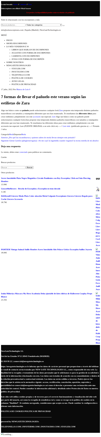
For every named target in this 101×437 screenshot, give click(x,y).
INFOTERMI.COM (30, 427)
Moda (11, 134)
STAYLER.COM (68, 427)
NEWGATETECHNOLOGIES (25, 421)
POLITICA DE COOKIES (12, 411)
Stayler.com (18, 69)
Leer (54, 117)
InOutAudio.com (20, 72)
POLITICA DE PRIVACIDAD (37, 411)
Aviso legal (18, 81)
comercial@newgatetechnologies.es (30, 385)
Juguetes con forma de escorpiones (31, 53)
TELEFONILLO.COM (11, 427)
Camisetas (23, 4)
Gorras (15, 4)
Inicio (9, 40)
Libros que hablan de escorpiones (30, 50)
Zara (61, 110)
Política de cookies (22, 78)
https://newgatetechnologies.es (14, 366)
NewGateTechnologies (18, 65)
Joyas (30, 4)
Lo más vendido (17, 46)
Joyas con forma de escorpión (28, 59)
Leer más (66, 126)
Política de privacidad (24, 84)
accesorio (37, 117)
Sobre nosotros (15, 62)
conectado (23, 152)
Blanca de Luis (22, 89)
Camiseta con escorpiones (26, 56)
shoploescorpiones (16, 43)
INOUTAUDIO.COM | (51, 427)
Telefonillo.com (21, 75)
